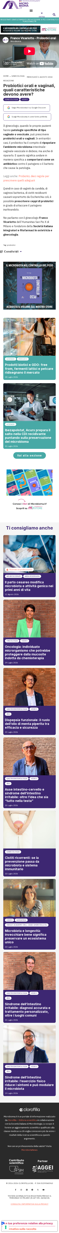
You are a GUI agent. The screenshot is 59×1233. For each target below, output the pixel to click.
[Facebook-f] (16, 1190)
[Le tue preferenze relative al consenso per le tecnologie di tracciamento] (6, 1227)
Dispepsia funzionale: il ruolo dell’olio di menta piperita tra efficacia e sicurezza (27, 723)
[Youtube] (43, 1190)
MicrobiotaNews (29, 1150)
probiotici (11, 245)
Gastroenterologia (17, 709)
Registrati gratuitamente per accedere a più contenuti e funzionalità (29, 20)
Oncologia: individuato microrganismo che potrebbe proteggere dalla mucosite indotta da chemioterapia (27, 652)
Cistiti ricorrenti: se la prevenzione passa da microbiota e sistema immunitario (22, 863)
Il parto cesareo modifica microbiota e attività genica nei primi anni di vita (29, 586)
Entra (42, 17)
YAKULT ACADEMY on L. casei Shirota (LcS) (27, 925)
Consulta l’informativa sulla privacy (29, 1204)
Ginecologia (17, 76)
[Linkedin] (27, 1190)
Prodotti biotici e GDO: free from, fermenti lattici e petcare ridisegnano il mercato (29, 368)
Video (25, 99)
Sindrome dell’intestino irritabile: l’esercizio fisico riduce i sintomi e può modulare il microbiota (29, 1083)
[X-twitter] (38, 1190)
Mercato (23, 359)
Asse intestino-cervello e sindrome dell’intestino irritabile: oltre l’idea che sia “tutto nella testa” (26, 795)
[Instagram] (21, 1190)
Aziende (11, 359)
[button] (54, 14)
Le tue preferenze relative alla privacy (28, 1223)
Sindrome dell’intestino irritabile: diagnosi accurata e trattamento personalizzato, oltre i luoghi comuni (27, 1009)
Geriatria (21, 920)
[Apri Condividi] (21, 251)
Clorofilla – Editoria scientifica (22, 1120)
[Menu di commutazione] (31, 10)
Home (6, 76)
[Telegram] (32, 1190)
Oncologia (12, 641)
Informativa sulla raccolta (20, 1229)
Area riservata (32, 576)
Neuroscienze (14, 576)
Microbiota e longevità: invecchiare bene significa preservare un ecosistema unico (25, 936)
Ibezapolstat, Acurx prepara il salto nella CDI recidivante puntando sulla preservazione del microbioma (28, 435)
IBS (8, 714)
